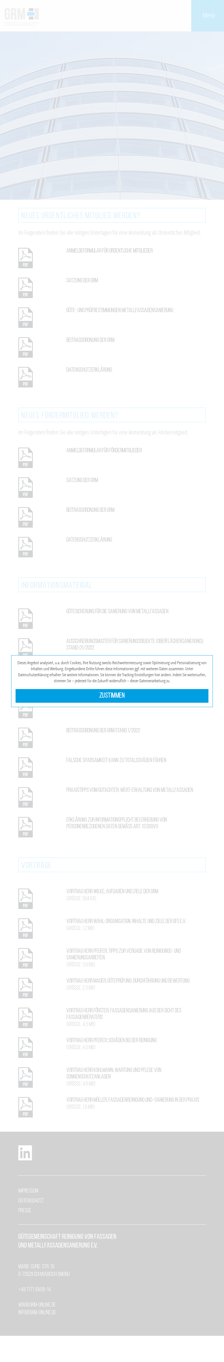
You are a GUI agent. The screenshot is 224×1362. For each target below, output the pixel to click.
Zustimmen (112, 695)
